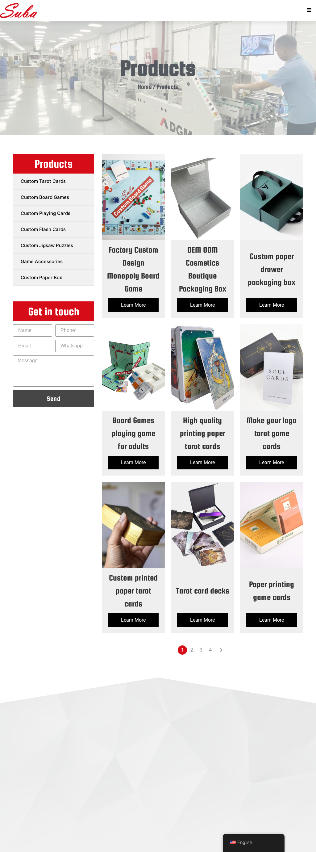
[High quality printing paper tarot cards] (202, 367)
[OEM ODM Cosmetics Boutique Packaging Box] (202, 197)
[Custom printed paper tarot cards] (133, 525)
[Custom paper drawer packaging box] (271, 197)
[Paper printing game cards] (271, 525)
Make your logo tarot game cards (272, 433)
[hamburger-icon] (309, 10)
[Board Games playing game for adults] (133, 367)
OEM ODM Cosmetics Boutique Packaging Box (202, 269)
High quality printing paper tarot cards (202, 433)
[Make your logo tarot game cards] (271, 367)
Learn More (133, 305)
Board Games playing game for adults (133, 433)
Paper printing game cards (271, 591)
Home (145, 86)
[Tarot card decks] (202, 525)
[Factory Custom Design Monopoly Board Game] (133, 197)
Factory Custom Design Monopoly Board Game (133, 269)
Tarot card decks (202, 590)
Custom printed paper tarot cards (133, 590)
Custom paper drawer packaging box (271, 269)
